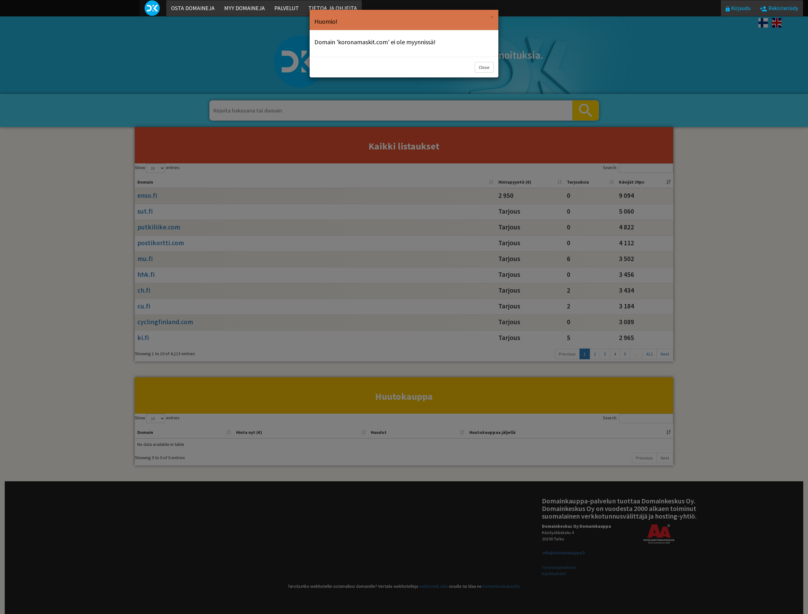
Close (484, 67)
